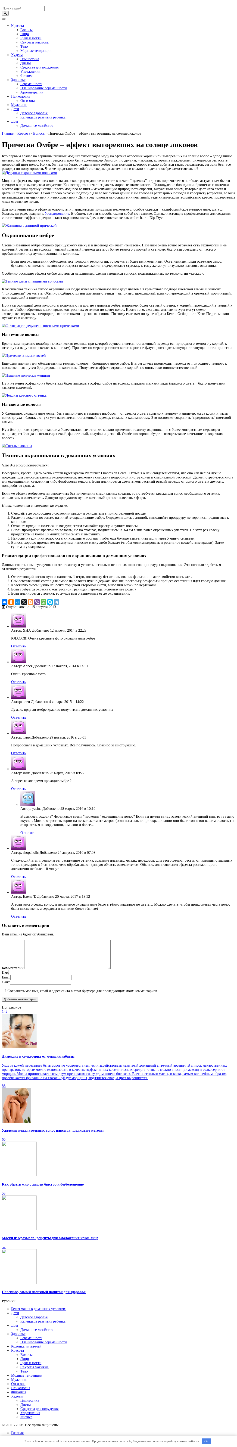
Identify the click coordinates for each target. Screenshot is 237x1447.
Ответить (18, 646)
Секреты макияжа (34, 42)
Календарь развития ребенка (42, 117)
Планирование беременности (43, 88)
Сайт (6, 982)
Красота (17, 26)
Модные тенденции (36, 51)
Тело (24, 46)
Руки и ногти (30, 38)
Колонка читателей (26, 1346)
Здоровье (18, 80)
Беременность (31, 84)
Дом (14, 121)
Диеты (25, 63)
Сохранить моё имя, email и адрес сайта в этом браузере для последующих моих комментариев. (82, 991)
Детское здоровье (34, 113)
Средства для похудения (39, 67)
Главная (17, 1433)
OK (206, 1441)
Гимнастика (29, 59)
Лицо (24, 34)
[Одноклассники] (11, 602)
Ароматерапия (31, 92)
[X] (24, 602)
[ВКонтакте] (4, 602)
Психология (20, 96)
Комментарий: (13, 968)
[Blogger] (30, 602)
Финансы (18, 1392)
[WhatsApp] (43, 602)
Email (6, 977)
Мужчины (19, 105)
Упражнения (30, 71)
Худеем (17, 55)
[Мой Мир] (17, 602)
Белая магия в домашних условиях (38, 1309)
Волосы (26, 30)
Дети (15, 109)
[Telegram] (56, 602)
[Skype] (50, 602)
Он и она (27, 100)
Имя (5, 972)
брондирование (57, 213)
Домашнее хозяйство (36, 125)
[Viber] (37, 602)
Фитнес (26, 76)
